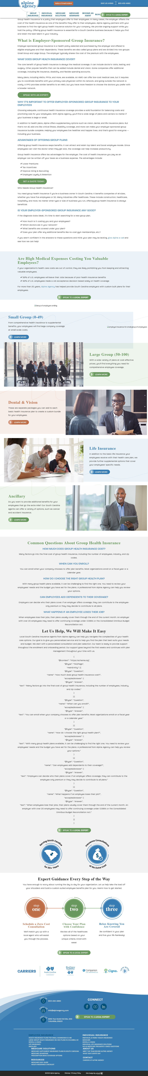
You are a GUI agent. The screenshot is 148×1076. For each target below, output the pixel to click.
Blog (97, 14)
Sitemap (67, 1073)
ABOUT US (88, 1048)
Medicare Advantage (39, 1053)
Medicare (86, 1040)
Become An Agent (87, 14)
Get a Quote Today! (33, 181)
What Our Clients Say (92, 1053)
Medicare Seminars (74, 14)
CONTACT (88, 1057)
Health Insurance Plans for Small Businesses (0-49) (50, 1038)
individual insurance (95, 1035)
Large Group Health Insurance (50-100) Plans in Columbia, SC (54, 1040)
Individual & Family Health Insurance (97, 1038)
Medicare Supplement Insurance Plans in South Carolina (55, 1051)
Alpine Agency (48, 286)
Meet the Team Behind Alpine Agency (98, 1051)
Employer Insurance (41, 1035)
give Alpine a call (116, 238)
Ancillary (33, 1046)
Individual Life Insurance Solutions (97, 1044)
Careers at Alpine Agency (93, 1060)
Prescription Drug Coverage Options (46, 1056)
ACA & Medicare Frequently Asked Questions (101, 1046)
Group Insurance (33, 14)
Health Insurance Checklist (42, 1064)
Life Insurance (35, 1044)
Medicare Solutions (60, 14)
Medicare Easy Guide (39, 1062)
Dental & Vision (35, 1042)
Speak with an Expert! (35, 95)
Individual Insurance (46, 14)
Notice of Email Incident (63, 3)
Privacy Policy (76, 1073)
